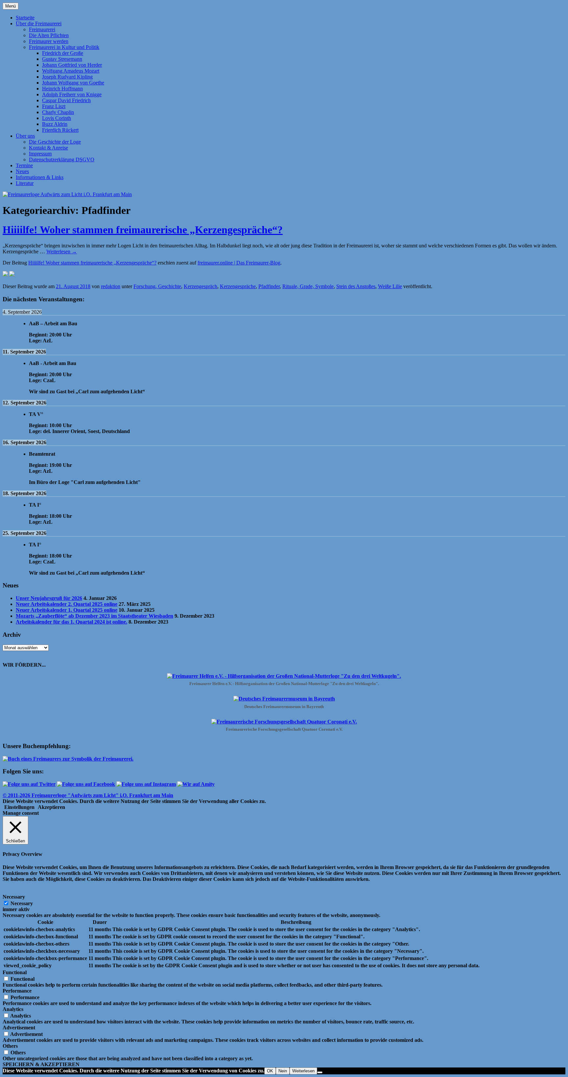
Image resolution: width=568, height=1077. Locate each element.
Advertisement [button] (19, 1027)
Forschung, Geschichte (157, 286)
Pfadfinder (269, 286)
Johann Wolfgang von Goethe (73, 82)
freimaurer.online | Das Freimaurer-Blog (239, 262)
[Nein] (319, 1072)
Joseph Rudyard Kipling (67, 77)
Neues (22, 171)
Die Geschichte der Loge (55, 142)
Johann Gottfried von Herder (72, 65)
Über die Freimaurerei (38, 23)
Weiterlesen (61, 251)
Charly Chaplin (58, 112)
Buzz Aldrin (54, 124)
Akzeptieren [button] (51, 807)
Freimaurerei (42, 29)
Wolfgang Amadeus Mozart (70, 71)
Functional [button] (15, 972)
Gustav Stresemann (62, 59)
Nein (282, 1070)
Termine (24, 165)
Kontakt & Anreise (48, 147)
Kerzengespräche (238, 286)
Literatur (25, 183)
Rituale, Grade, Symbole (308, 286)
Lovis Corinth (56, 118)
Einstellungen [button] (19, 807)
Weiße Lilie (390, 286)
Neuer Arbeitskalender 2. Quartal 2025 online (66, 604)
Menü (10, 6)
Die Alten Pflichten (49, 35)
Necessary (22, 903)
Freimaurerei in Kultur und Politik (64, 47)
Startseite (25, 17)
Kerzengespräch (200, 286)
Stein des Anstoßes (355, 286)
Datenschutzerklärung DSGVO (61, 159)
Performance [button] (17, 991)
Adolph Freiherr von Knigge (72, 94)
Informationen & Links (39, 177)
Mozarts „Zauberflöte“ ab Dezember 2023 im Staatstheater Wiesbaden (94, 616)
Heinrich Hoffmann (62, 88)
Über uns (25, 136)
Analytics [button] (13, 1009)
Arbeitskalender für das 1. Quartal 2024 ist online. (71, 622)
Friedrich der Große (62, 53)
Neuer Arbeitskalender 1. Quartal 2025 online (66, 610)
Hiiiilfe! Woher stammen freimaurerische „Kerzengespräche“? (143, 230)
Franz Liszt (53, 106)
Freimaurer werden (48, 41)
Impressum (40, 153)
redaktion (110, 286)
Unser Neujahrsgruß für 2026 (49, 598)
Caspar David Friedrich (66, 100)
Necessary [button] (14, 897)
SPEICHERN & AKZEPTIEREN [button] (41, 1064)
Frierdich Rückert (60, 130)
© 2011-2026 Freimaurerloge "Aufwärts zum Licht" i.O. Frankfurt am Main (88, 795)
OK (270, 1070)
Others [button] (10, 1046)
